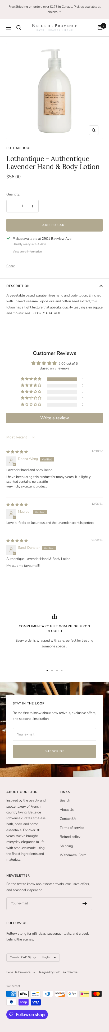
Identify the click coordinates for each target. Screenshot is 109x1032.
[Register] (85, 903)
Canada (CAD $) (20, 957)
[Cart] (100, 27)
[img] (17, 452)
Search (65, 800)
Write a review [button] (54, 418)
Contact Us (68, 818)
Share (10, 266)
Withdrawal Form (73, 855)
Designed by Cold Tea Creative (58, 972)
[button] (31, 379)
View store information (27, 252)
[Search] (18, 27)
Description (18, 286)
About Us (67, 809)
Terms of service (72, 827)
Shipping (66, 846)
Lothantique (18, 148)
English (46, 957)
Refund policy (70, 836)
